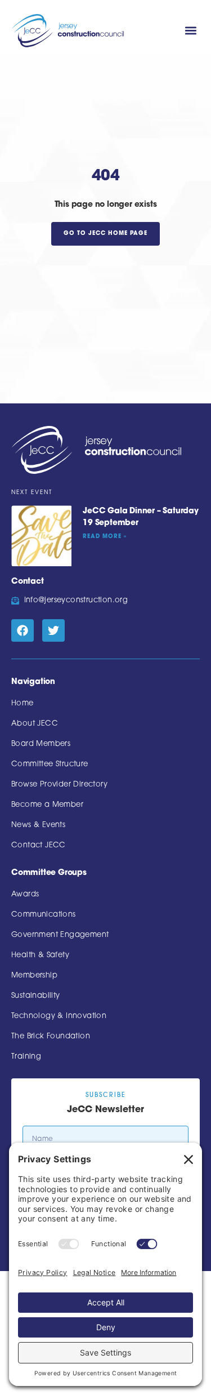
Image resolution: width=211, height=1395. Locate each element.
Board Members (40, 744)
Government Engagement (60, 935)
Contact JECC (38, 845)
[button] (190, 30)
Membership (34, 975)
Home (22, 703)
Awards (25, 894)
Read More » (105, 537)
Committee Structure (49, 764)
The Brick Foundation (50, 1036)
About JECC (34, 723)
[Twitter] (53, 630)
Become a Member (47, 804)
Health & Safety (40, 955)
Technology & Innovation (58, 1016)
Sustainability (35, 995)
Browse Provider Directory (59, 784)
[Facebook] (22, 630)
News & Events (38, 825)
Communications (43, 914)
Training (26, 1056)
